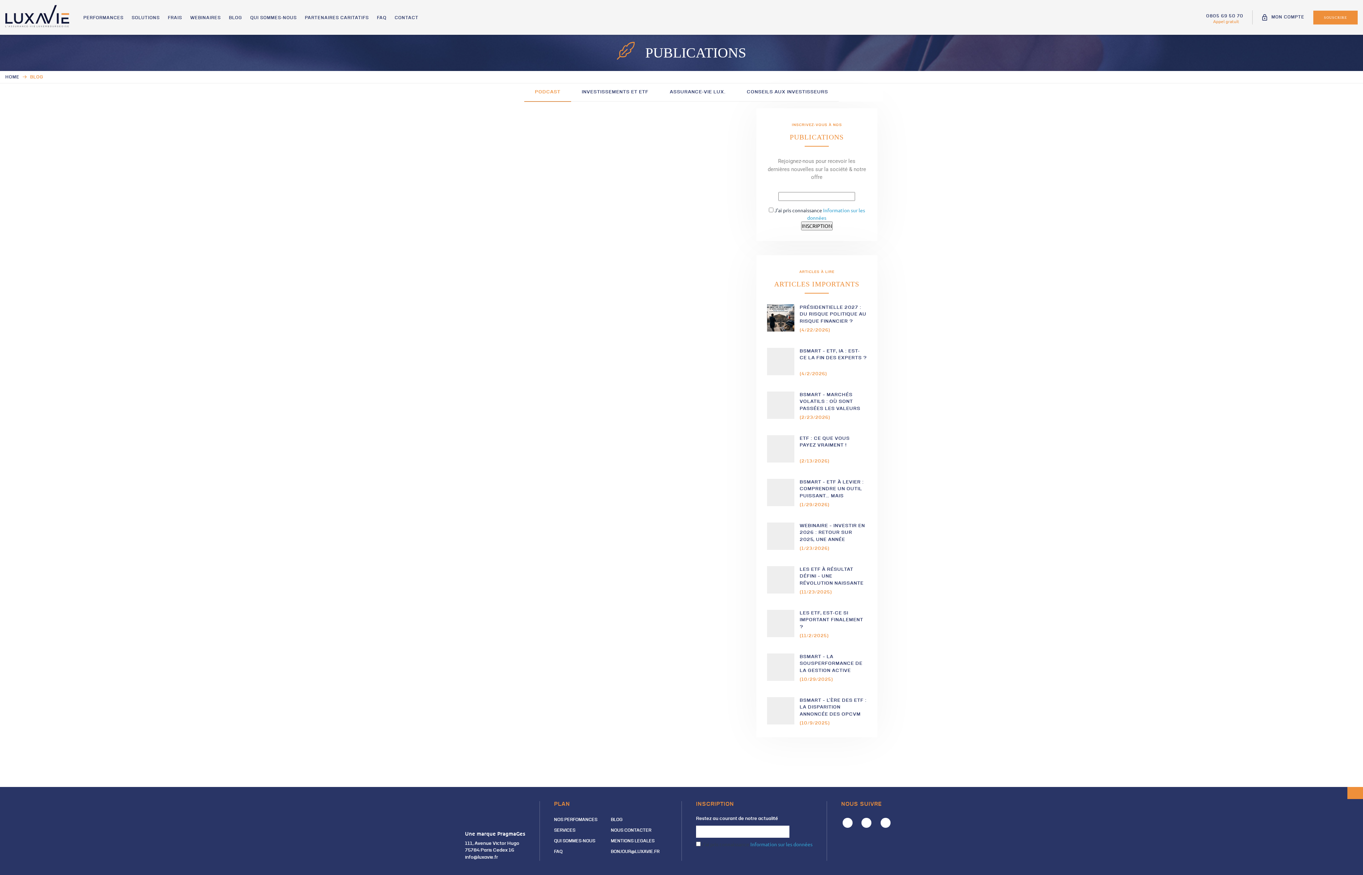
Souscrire (1335, 18)
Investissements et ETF (615, 92)
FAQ (382, 18)
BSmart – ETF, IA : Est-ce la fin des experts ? (833, 355)
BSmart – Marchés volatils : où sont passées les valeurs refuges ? (830, 402)
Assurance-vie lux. (698, 92)
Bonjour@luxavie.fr (635, 852)
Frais (175, 18)
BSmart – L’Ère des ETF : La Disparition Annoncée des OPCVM (833, 707)
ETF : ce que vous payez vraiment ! (825, 442)
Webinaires (205, 18)
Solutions (146, 18)
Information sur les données (781, 844)
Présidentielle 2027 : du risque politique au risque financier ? (833, 314)
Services (564, 830)
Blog (235, 18)
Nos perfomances (575, 820)
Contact (406, 18)
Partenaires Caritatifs (337, 18)
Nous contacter (631, 830)
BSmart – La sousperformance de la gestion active (831, 664)
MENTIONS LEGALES (633, 841)
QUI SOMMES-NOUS (273, 18)
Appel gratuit (1226, 21)
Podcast (547, 92)
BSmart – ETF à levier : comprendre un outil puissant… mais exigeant (832, 489)
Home (12, 77)
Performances (103, 18)
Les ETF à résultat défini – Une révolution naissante (832, 576)
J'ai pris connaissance (756, 844)
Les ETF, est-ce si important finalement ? (831, 620)
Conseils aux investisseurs (787, 92)
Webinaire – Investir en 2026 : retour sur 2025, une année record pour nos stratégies (832, 533)
